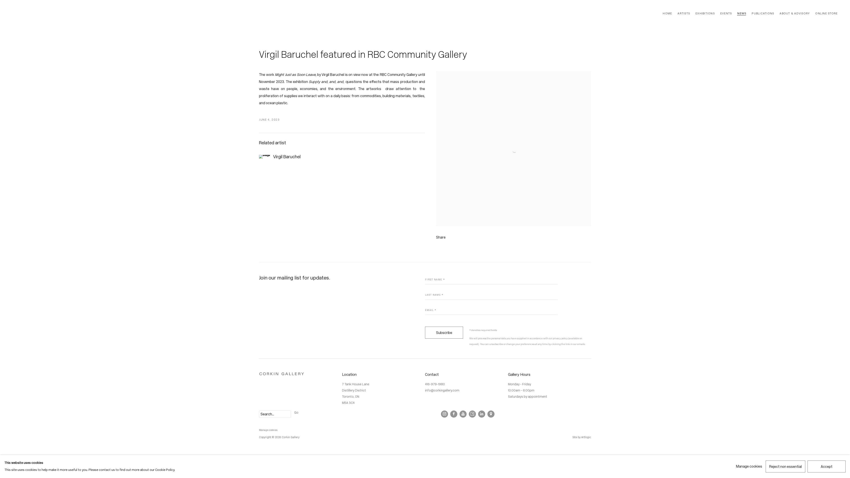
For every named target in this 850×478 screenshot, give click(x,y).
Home (667, 13)
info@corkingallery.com (442, 390)
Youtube (463, 414)
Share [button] (441, 237)
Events (726, 13)
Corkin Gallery (62, 13)
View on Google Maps (491, 414)
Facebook (453, 414)
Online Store (826, 13)
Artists (684, 13)
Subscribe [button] (444, 333)
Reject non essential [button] (785, 467)
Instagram (444, 414)
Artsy (472, 414)
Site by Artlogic (581, 437)
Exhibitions (705, 13)
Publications (763, 13)
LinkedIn (481, 414)
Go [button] (296, 412)
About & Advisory (795, 13)
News (741, 13)
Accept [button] (827, 467)
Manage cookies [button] (268, 430)
